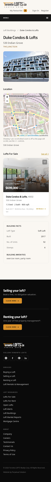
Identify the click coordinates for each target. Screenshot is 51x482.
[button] (7, 97)
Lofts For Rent (9, 401)
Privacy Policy (9, 450)
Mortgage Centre (11, 421)
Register (45, 10)
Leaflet (21, 135)
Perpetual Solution (19, 472)
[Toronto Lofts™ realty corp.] (15, 5)
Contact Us (8, 446)
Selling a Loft (9, 376)
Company (7, 434)
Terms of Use (9, 454)
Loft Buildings (9, 30)
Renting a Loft (9, 380)
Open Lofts (8, 405)
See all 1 (45, 154)
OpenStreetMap (33, 135)
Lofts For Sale (9, 396)
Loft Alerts (8, 409)
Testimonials (9, 442)
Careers (6, 438)
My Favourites (18, 10)
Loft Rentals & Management (16, 384)
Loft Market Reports (12, 417)
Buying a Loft (9, 372)
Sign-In (35, 10)
